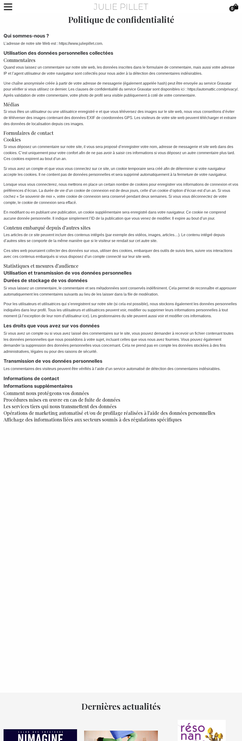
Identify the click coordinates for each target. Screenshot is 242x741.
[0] (235, 7)
